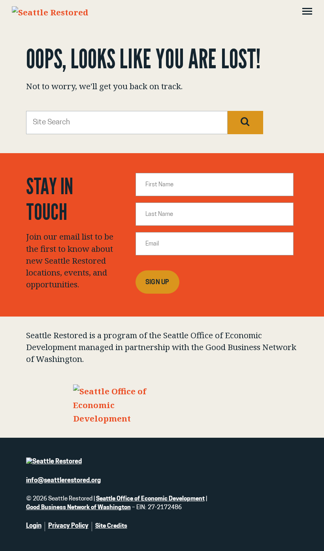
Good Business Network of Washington (78, 508)
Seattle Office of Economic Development (150, 499)
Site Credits (111, 526)
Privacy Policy (68, 526)
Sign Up (157, 282)
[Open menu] (307, 12)
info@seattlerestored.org (63, 481)
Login (33, 526)
